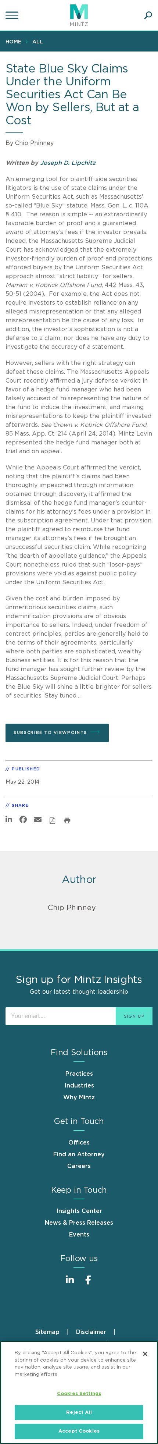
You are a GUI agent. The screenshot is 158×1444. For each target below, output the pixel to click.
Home (13, 42)
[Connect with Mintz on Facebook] (88, 1284)
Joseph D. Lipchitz (68, 163)
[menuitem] (15, 41)
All (37, 42)
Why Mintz (79, 1097)
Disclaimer (91, 1332)
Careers (79, 1166)
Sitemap (47, 1332)
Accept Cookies (79, 1431)
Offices (79, 1143)
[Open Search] (148, 15)
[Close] (145, 1354)
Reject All (78, 1412)
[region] (79, 1392)
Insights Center (79, 1211)
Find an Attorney (79, 1154)
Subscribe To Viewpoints (50, 733)
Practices (79, 1074)
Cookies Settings (79, 1393)
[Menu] (13, 15)
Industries (79, 1086)
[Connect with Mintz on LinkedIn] (69, 1284)
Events (79, 1235)
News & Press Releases (79, 1223)
